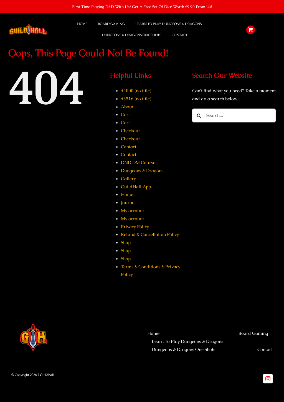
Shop (126, 242)
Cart (125, 114)
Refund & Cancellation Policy (150, 234)
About (127, 107)
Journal (128, 202)
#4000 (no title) (136, 91)
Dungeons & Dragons (142, 171)
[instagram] (268, 378)
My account (132, 210)
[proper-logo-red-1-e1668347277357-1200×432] (28, 25)
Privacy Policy (135, 227)
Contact (128, 147)
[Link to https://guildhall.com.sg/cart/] (250, 30)
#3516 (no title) (136, 99)
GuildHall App (136, 187)
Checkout (130, 131)
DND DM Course (138, 162)
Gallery (128, 179)
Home (127, 194)
